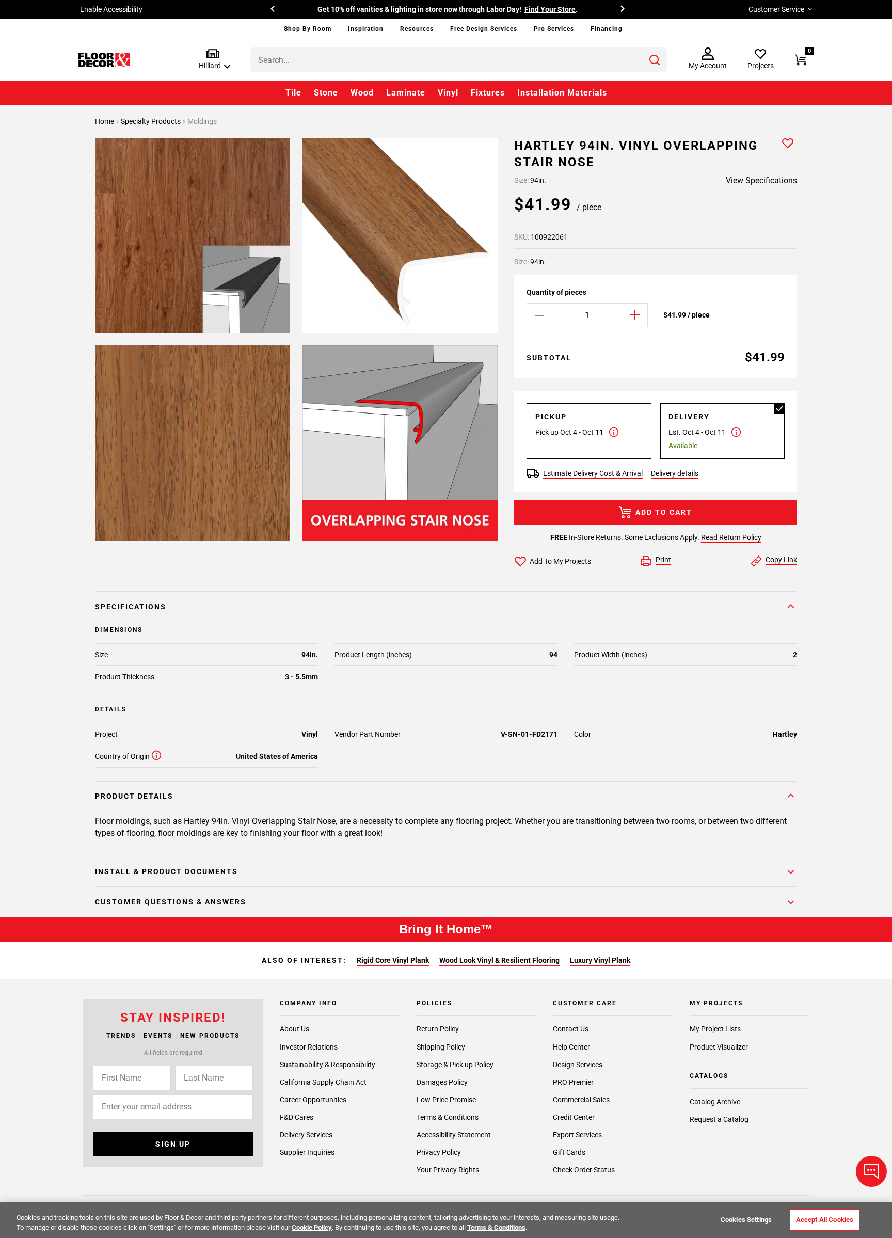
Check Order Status (584, 1170)
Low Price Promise (446, 1100)
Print (663, 559)
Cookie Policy (312, 1227)
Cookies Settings (746, 1220)
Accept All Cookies (824, 1220)
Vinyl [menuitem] (448, 93)
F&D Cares (296, 1117)
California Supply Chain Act (323, 1082)
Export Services (577, 1135)
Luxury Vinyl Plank (600, 960)
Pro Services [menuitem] (554, 29)
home (105, 121)
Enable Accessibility (111, 9)
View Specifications (761, 180)
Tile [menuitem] (293, 93)
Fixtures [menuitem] (488, 93)
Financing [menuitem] (607, 29)
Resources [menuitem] (417, 29)
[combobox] (458, 59)
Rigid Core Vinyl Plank (393, 960)
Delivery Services (306, 1135)
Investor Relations (309, 1047)
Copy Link (781, 559)
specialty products (151, 121)
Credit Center (574, 1117)
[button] (212, 59)
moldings (202, 121)
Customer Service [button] (776, 9)
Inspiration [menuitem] (366, 29)
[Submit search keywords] (654, 59)
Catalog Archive (715, 1102)
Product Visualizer (719, 1047)
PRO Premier (573, 1082)
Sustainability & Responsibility (327, 1064)
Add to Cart (663, 512)
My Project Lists (715, 1029)
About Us (294, 1029)
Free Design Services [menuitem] (483, 29)
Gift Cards (569, 1152)
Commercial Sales (581, 1100)
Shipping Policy (441, 1047)
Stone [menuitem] (326, 93)
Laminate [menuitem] (405, 93)
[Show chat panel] (871, 1171)
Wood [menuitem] (362, 93)
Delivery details (674, 473)
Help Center (571, 1047)
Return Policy (438, 1029)
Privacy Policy (439, 1152)
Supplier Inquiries (307, 1152)
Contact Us (570, 1029)
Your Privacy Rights (448, 1170)
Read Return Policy (731, 537)
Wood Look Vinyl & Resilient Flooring (499, 960)
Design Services (577, 1064)
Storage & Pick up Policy (455, 1064)
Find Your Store (550, 9)
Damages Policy (442, 1082)
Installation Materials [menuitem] (562, 93)
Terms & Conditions (448, 1117)
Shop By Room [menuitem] (307, 29)
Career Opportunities (313, 1100)
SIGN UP (172, 1144)
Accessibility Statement (454, 1135)
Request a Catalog (719, 1119)
